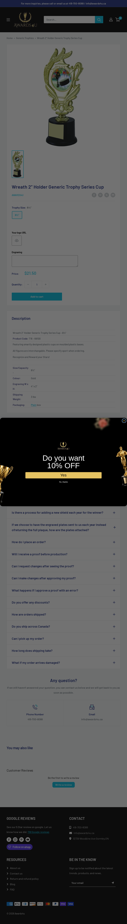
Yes (63, 475)
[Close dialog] (124, 420)
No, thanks (63, 482)
